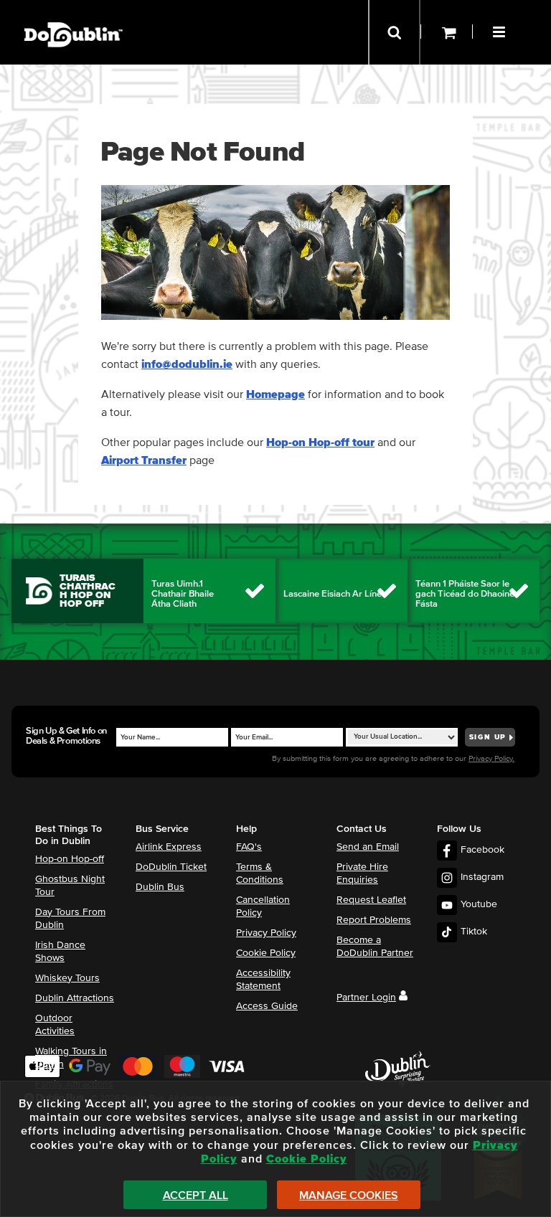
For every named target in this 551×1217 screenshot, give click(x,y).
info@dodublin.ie (186, 364)
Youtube (479, 904)
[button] (501, 30)
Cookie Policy (266, 953)
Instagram (482, 877)
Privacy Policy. (491, 758)
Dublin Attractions (74, 998)
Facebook (482, 850)
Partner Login (366, 998)
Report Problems (373, 920)
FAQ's (249, 847)
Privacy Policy (266, 933)
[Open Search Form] (394, 32)
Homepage (275, 394)
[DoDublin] (73, 12)
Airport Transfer (144, 460)
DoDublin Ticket (171, 867)
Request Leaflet (371, 900)
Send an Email (367, 847)
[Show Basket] (446, 32)
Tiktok (474, 932)
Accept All (195, 1195)
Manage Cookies (348, 1195)
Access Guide (267, 1006)
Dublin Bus (160, 887)
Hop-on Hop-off (69, 859)
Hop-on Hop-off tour (320, 442)
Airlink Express (169, 847)
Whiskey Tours (67, 978)
